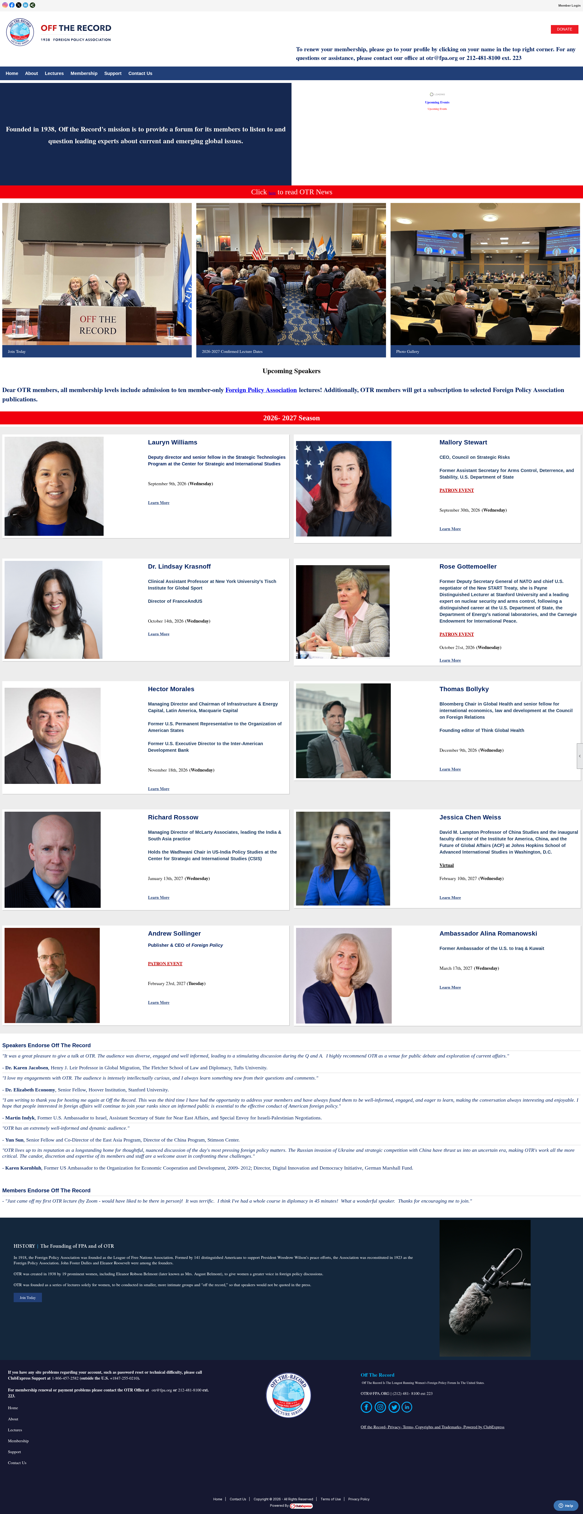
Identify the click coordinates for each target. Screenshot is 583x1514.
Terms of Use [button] (331, 1499)
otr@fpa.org (162, 1390)
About (13, 1419)
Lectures (15, 1429)
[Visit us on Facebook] (12, 5)
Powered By (280, 1505)
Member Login (569, 5)
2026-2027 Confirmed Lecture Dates (232, 351)
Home (12, 73)
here (272, 192)
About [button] (31, 73)
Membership (84, 73)
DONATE (564, 29)
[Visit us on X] (19, 5)
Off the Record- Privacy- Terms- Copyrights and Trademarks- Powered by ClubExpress (432, 1426)
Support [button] (113, 73)
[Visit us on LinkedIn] (25, 5)
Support (14, 1451)
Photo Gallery (407, 351)
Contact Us (140, 73)
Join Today (17, 351)
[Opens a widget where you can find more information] (565, 1506)
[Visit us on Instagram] (5, 5)
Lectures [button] (54, 73)
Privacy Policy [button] (359, 1499)
